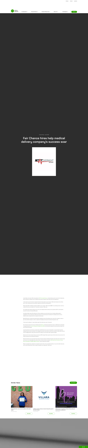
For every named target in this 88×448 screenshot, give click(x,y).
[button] (24, 11)
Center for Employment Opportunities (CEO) (38, 326)
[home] (14, 11)
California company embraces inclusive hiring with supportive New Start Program (43, 409)
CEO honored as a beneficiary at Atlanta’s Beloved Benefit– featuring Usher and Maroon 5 (65, 409)
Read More (29, 413)
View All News (73, 382)
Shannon (42, 324)
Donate (74, 11)
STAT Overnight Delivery (43, 298)
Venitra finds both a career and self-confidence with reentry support (21, 409)
